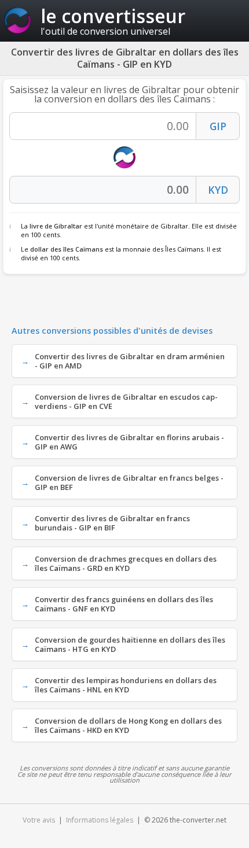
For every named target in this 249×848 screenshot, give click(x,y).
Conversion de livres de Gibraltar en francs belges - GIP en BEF (129, 482)
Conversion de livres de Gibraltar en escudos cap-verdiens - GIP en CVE (126, 401)
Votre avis (39, 820)
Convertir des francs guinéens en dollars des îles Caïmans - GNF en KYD (124, 604)
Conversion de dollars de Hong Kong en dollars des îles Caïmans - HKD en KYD (128, 725)
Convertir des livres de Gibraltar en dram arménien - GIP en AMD (130, 361)
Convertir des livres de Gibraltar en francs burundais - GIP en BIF (112, 523)
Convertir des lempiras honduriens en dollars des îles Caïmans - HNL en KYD (126, 685)
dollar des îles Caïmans (66, 249)
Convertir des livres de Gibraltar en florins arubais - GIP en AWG (129, 442)
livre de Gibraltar (56, 226)
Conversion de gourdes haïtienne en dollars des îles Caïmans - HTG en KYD (130, 644)
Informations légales (99, 820)
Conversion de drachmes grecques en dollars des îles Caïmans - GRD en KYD (126, 563)
